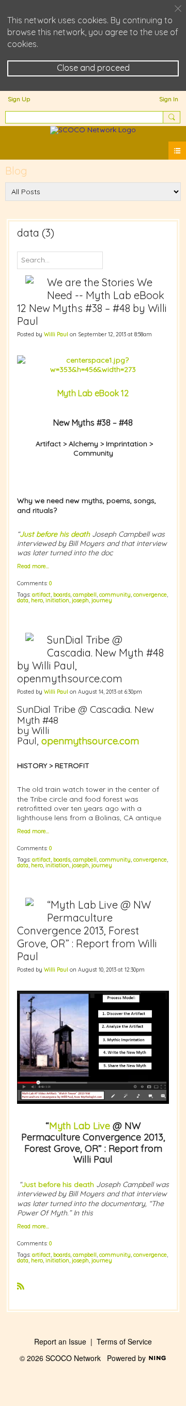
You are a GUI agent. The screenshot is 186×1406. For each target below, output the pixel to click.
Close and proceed (93, 68)
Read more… (33, 566)
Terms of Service (124, 1341)
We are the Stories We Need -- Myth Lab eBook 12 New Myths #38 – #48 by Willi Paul (92, 301)
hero (37, 600)
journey (101, 600)
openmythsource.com (90, 741)
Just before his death (58, 1184)
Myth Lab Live (79, 1126)
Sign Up (19, 99)
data (22, 600)
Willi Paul (56, 334)
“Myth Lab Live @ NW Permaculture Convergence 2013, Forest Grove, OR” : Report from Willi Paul (87, 930)
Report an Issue (60, 1341)
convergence (150, 594)
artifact (41, 594)
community (115, 594)
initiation (57, 600)
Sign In (168, 99)
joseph (80, 600)
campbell (85, 594)
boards (61, 594)
